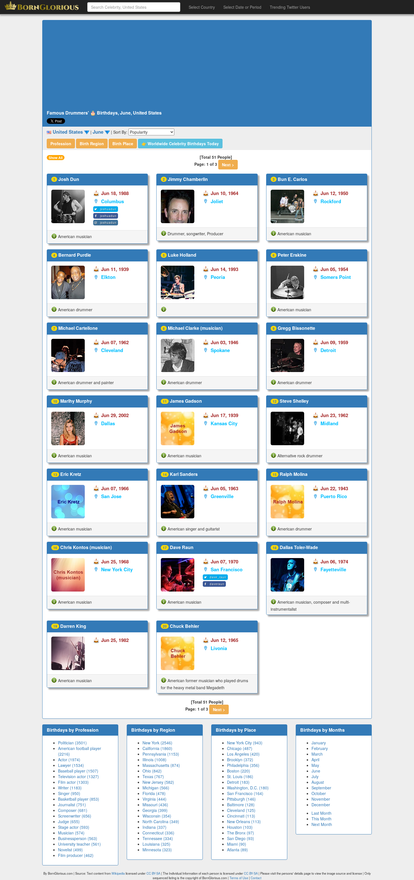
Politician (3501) (72, 742)
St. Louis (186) (240, 776)
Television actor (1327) (78, 776)
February (319, 748)
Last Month (321, 813)
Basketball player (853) (78, 799)
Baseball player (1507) (78, 771)
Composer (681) (72, 810)
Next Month (321, 824)
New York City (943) (244, 742)
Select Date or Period (242, 7)
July (315, 776)
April (315, 759)
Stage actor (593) (73, 827)
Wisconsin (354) (157, 816)
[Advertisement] (207, 65)
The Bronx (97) (240, 833)
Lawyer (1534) (71, 765)
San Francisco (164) (245, 793)
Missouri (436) (155, 804)
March (317, 754)
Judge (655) (69, 821)
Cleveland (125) (241, 810)
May (315, 765)
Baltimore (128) (241, 804)
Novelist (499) (70, 849)
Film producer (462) (76, 855)
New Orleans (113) (244, 821)
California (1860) (157, 748)
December (320, 804)
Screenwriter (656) (74, 816)
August (317, 782)
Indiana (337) (154, 827)
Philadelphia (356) (243, 765)
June (315, 771)
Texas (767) (153, 776)
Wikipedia (118, 873)
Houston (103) (240, 827)
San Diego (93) (240, 838)
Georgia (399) (155, 810)
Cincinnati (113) (241, 816)
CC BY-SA (153, 873)
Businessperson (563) (77, 838)
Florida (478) (154, 793)
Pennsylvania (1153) (161, 754)
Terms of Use (239, 877)
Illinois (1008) (154, 759)
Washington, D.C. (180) (248, 788)
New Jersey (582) (158, 782)
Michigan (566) (156, 788)
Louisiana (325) (156, 844)
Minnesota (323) (157, 849)
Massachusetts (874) (161, 765)
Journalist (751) (72, 804)
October (318, 793)
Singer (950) (69, 793)
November (320, 799)
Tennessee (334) (158, 838)
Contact (256, 877)
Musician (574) (71, 833)
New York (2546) (157, 742)
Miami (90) (236, 844)
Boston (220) (238, 771)
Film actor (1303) (73, 782)
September (321, 788)
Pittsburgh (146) (241, 799)
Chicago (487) (239, 748)
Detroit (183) (238, 782)
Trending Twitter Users (290, 7)
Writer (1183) (70, 788)
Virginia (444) (154, 799)
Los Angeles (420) (243, 754)
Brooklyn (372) (240, 759)
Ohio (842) (152, 771)
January (318, 742)
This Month (321, 818)
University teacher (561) (79, 844)
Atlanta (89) (237, 849)
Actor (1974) (69, 759)
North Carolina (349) (161, 821)
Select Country (202, 7)
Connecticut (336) (158, 833)
